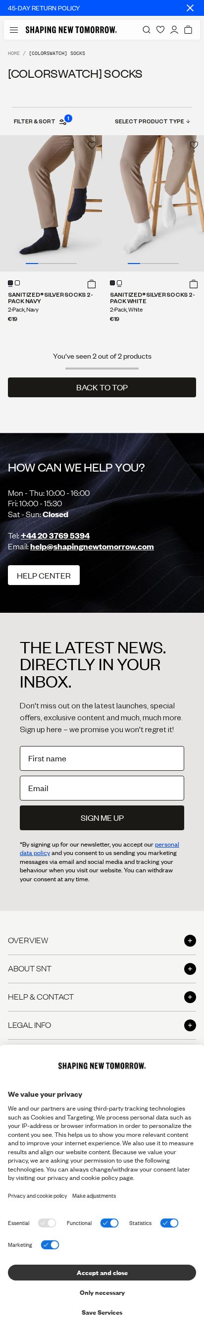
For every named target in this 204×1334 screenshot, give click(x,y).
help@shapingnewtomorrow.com (92, 546)
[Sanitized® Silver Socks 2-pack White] (153, 203)
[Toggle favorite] (92, 145)
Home (14, 53)
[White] (17, 282)
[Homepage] (71, 29)
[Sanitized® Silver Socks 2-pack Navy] (51, 203)
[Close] (190, 8)
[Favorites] (160, 30)
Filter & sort (41, 120)
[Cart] (188, 30)
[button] (91, 283)
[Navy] (10, 282)
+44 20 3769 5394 (55, 535)
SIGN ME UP (102, 817)
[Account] (174, 30)
